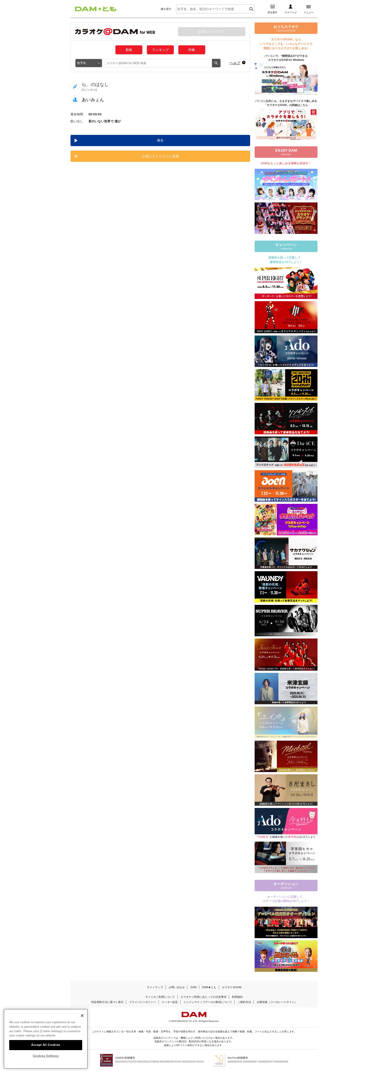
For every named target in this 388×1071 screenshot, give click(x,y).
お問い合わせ (177, 987)
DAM (193, 987)
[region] (46, 1039)
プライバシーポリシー (142, 1002)
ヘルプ (234, 63)
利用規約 (237, 997)
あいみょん (93, 99)
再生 (160, 140)
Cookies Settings (46, 1056)
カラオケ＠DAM (231, 987)
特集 (191, 50)
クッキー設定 (170, 1002)
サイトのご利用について (160, 997)
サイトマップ (155, 987)
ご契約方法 (244, 1002)
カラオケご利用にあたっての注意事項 (203, 997)
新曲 (129, 50)
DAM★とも (209, 987)
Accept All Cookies (45, 1044)
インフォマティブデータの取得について (207, 1002)
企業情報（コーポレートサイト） (277, 1002)
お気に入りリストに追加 (160, 156)
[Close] (82, 1016)
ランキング (160, 50)
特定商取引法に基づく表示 (107, 1002)
